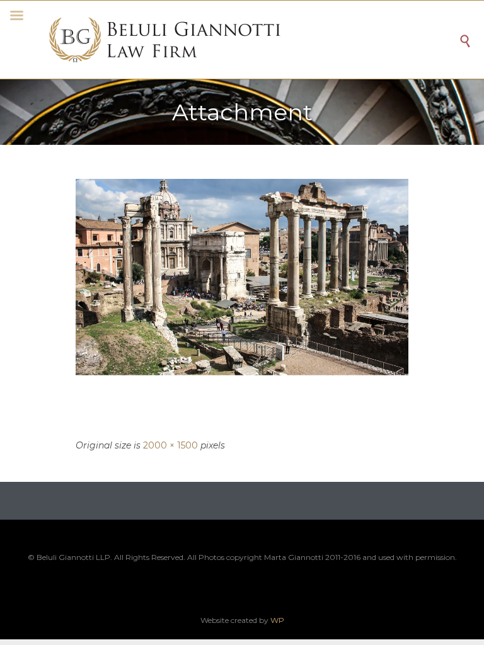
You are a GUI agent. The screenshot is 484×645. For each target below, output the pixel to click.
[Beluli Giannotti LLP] (251, 40)
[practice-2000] (242, 303)
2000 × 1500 (170, 445)
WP (277, 620)
